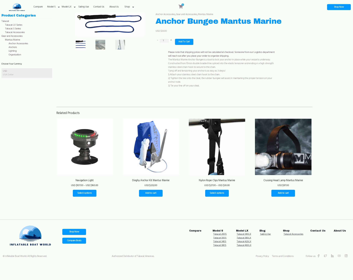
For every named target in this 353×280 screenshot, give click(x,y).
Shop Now (339, 7)
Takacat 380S (219, 245)
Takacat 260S (220, 234)
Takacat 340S (219, 242)
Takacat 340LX (244, 234)
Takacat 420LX (244, 242)
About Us (114, 7)
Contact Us (98, 7)
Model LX (66, 7)
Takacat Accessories (293, 234)
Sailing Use (83, 7)
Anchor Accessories (165, 14)
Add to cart (184, 42)
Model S (51, 7)
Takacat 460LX (244, 245)
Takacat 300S (219, 238)
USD (5, 71)
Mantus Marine (205, 14)
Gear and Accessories (186, 14)
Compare (38, 7)
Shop (127, 7)
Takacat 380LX (244, 238)
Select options (84, 193)
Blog (262, 230)
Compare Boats (74, 241)
